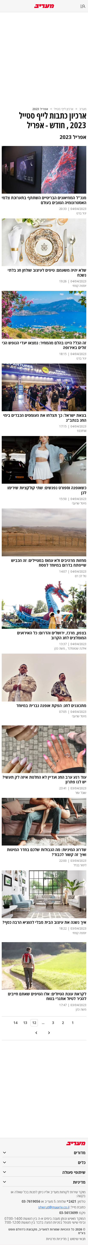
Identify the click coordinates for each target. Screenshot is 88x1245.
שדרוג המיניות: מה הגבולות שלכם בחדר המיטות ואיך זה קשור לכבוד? (46, 852)
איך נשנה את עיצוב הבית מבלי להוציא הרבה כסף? (44, 922)
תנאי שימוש (77, 1238)
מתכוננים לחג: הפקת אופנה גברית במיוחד (51, 705)
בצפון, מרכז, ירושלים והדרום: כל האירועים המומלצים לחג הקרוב (51, 635)
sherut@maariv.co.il (53, 1207)
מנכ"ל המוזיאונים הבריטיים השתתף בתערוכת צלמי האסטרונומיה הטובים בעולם (44, 200)
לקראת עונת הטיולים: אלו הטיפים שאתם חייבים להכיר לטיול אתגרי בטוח (47, 996)
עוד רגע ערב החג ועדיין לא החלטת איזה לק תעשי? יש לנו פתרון (44, 779)
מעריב (82, 109)
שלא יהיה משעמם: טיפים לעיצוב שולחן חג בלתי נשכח (47, 272)
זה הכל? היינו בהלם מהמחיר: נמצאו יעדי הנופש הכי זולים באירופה (44, 345)
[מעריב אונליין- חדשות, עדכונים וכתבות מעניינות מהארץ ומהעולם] (44, 6)
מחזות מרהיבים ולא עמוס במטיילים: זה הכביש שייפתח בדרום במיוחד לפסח (48, 563)
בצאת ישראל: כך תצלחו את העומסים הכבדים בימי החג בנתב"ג (44, 418)
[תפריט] (84, 6)
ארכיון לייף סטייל (63, 109)
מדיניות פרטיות (56, 1238)
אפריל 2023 (40, 109)
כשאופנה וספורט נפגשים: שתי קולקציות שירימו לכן (46, 490)
